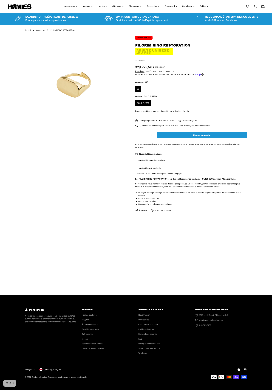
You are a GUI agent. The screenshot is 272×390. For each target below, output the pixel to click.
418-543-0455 (205, 325)
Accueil (28, 30)
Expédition (139, 71)
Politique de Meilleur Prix (149, 344)
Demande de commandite (93, 348)
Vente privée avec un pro (149, 348)
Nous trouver (144, 315)
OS (138, 89)
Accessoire (40, 30)
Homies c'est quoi (89, 315)
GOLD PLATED (143, 103)
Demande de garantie (147, 334)
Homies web (143, 320)
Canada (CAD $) (51, 370)
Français (28, 370)
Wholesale (142, 353)
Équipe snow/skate (90, 324)
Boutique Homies (39, 377)
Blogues (85, 320)
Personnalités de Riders (92, 344)
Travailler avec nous (90, 329)
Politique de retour (146, 329)
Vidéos (85, 339)
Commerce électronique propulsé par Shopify (67, 377)
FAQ (140, 339)
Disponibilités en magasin (150, 154)
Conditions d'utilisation (148, 324)
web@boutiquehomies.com (211, 320)
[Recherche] (248, 6)
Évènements (87, 334)
